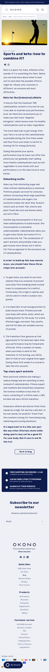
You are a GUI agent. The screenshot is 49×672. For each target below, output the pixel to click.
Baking (24, 613)
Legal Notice (24, 647)
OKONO (10, 656)
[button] (6, 9)
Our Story (24, 572)
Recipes (24, 582)
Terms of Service (24, 644)
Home (4, 16)
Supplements (24, 606)
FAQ (24, 631)
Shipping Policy (24, 641)
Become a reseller (24, 628)
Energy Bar (24, 603)
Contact (24, 634)
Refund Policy (24, 638)
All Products (24, 597)
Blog (10, 16)
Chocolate (24, 600)
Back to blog (25, 452)
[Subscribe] (42, 521)
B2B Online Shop (24, 569)
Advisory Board (24, 579)
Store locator (24, 585)
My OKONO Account (24, 624)
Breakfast (24, 610)
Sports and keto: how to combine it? (24, 16)
